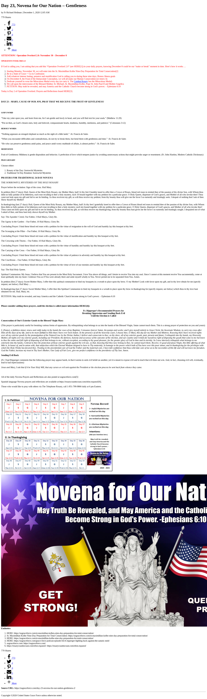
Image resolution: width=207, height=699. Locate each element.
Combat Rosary (81, 81)
